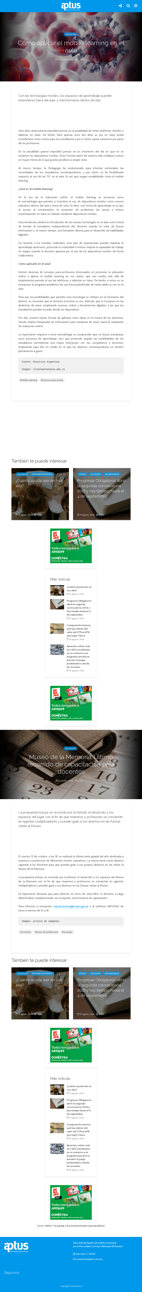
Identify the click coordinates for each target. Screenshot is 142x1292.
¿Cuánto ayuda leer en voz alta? (39, 483)
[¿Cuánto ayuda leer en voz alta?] (40, 493)
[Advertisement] (72, 114)
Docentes (25, 932)
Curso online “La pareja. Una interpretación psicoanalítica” (71, 1225)
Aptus (79, 1286)
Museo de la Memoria (46, 932)
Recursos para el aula (52, 380)
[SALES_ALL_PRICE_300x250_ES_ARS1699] (71, 545)
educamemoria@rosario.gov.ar (71, 906)
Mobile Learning (28, 380)
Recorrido (67, 932)
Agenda (82, 474)
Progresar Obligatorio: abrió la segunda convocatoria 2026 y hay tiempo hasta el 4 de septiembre (101, 488)
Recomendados (112, 474)
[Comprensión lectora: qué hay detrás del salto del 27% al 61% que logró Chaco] (57, 628)
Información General (42, 474)
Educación (71, 34)
